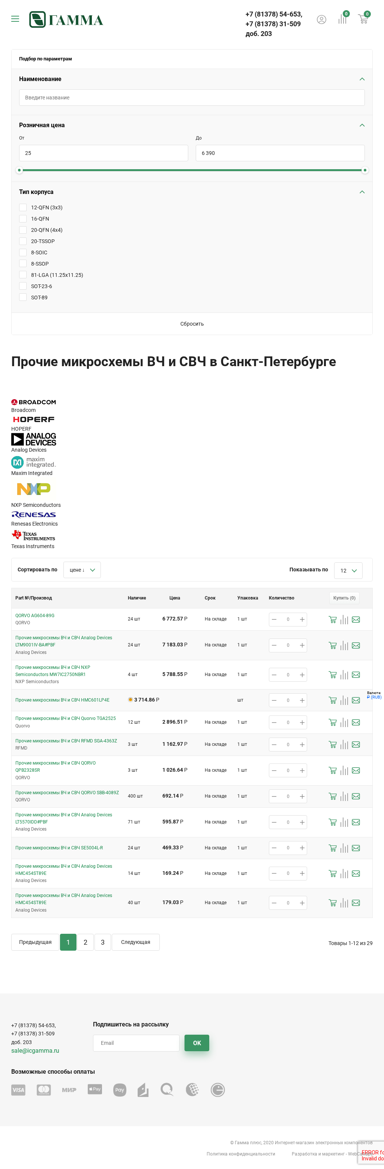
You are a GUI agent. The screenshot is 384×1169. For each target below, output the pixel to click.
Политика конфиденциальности (241, 1154)
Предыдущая (35, 942)
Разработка (304, 1154)
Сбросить (192, 324)
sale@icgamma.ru (35, 1050)
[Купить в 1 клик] (332, 619)
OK (197, 1043)
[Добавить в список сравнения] (344, 619)
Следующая (135, 942)
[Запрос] (356, 620)
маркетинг (333, 1154)
